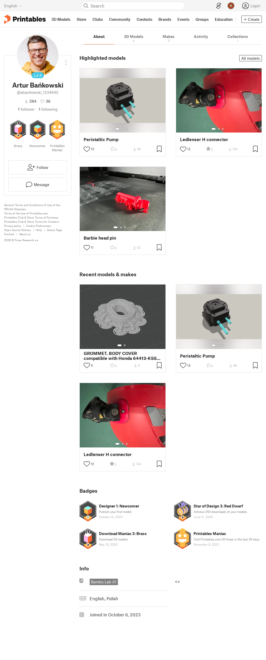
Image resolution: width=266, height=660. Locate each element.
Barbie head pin (100, 237)
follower (26, 109)
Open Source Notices (17, 230)
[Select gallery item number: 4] (129, 227)
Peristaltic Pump (101, 139)
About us (24, 234)
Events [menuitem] (183, 19)
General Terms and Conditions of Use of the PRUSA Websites (32, 207)
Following (48, 109)
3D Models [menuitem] (60, 19)
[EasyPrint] (219, 5)
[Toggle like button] (87, 149)
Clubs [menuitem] (97, 19)
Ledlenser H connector (204, 139)
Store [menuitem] (81, 19)
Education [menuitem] (224, 19)
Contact (9, 234)
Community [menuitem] (119, 19)
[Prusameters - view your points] (231, 5)
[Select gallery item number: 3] (127, 129)
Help (39, 230)
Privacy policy (12, 225)
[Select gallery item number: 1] (117, 129)
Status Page (54, 230)
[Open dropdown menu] (66, 60)
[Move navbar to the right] (235, 19)
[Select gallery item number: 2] (123, 129)
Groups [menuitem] (202, 19)
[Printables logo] (25, 19)
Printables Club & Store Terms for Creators (31, 221)
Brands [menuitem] (164, 19)
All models (250, 58)
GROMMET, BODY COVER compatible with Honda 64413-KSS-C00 (121, 356)
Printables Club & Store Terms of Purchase (31, 217)
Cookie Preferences (38, 225)
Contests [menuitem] (144, 19)
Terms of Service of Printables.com (26, 213)
